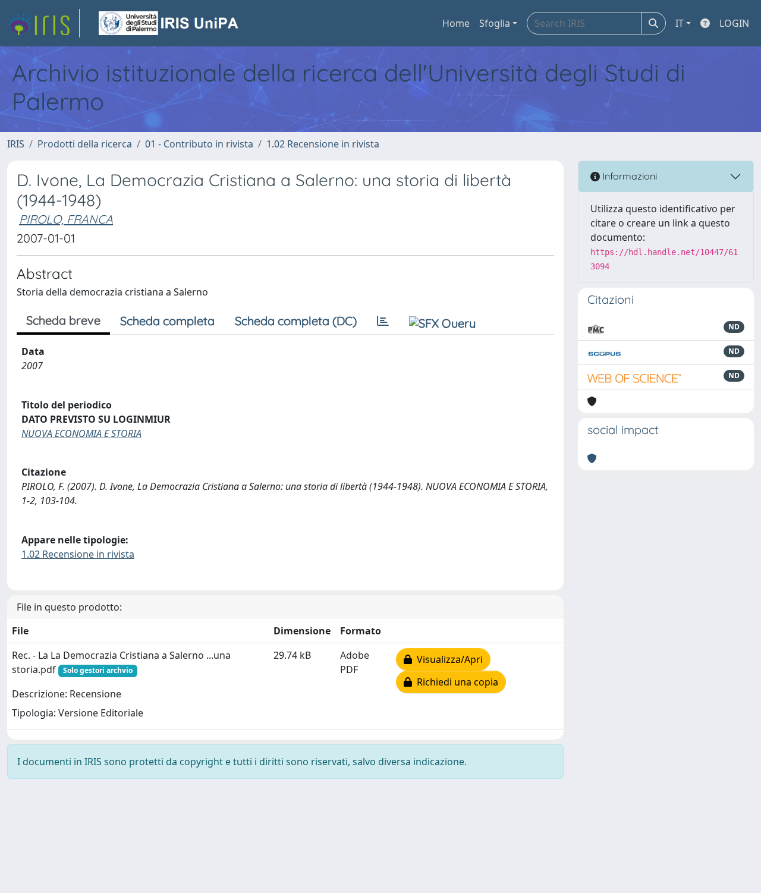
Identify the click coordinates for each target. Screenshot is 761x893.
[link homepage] (43, 23)
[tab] (383, 321)
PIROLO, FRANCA (66, 219)
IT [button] (679, 23)
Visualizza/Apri (447, 659)
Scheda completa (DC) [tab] (296, 320)
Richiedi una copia (455, 681)
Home (456, 23)
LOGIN (734, 23)
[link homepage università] (169, 23)
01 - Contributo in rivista (199, 143)
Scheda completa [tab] (167, 320)
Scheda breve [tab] (63, 320)
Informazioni (628, 176)
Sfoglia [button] (494, 23)
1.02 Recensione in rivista (322, 143)
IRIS (15, 143)
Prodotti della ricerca (84, 143)
